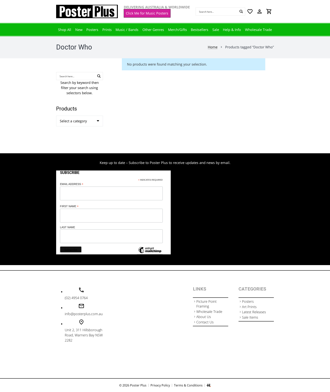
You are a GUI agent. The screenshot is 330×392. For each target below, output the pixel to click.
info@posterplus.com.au (84, 314)
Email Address (71, 184)
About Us (203, 316)
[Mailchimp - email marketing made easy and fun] (150, 252)
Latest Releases (254, 312)
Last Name (67, 227)
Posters (248, 301)
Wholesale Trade (209, 311)
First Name (69, 206)
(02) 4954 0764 (76, 297)
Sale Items (250, 317)
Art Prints (249, 306)
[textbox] (73, 121)
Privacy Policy (160, 385)
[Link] (87, 11)
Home (213, 47)
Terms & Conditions (188, 385)
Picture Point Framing (206, 303)
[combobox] (79, 121)
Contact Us (205, 322)
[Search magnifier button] (241, 11)
